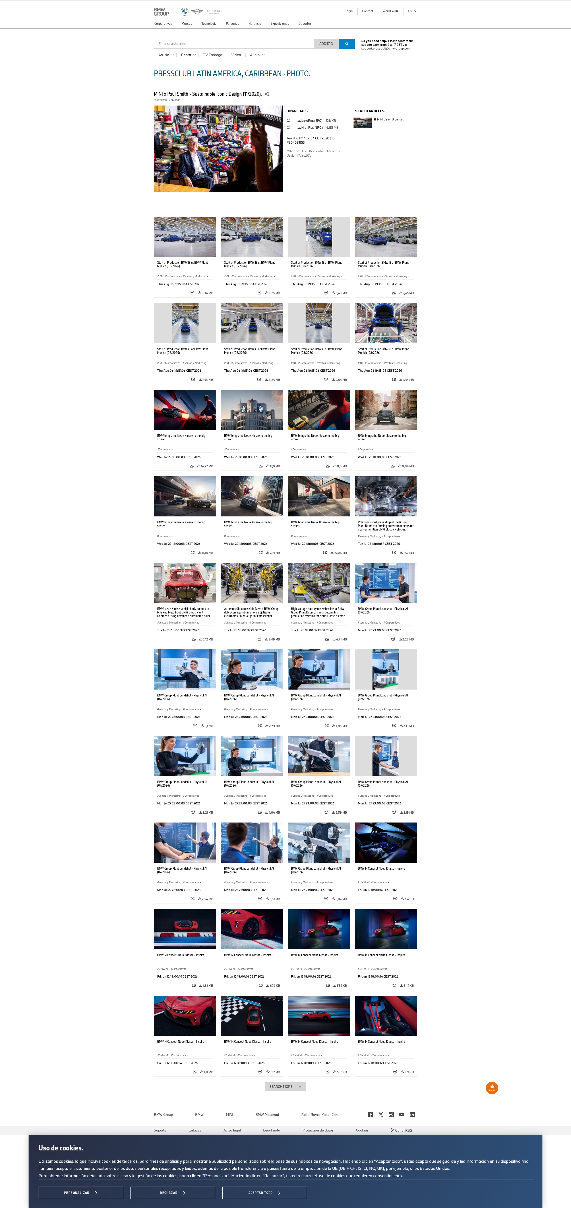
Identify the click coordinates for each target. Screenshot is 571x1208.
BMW (199, 1114)
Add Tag (326, 43)
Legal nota (271, 1130)
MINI (229, 1114)
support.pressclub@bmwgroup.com (386, 48)
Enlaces (195, 1130)
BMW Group (163, 1114)
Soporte (160, 1130)
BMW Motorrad (267, 1114)
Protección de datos (318, 1130)
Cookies (362, 1130)
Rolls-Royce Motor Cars (320, 1114)
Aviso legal (232, 1130)
